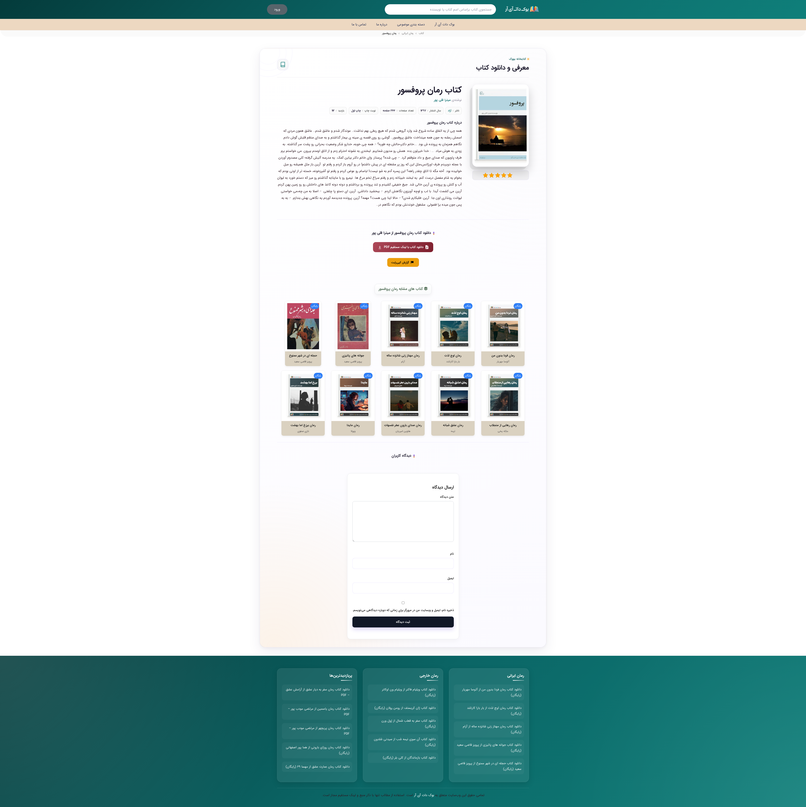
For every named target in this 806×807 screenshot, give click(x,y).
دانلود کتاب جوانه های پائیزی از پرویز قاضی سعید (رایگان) (489, 747)
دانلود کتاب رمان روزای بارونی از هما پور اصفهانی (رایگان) (317, 750)
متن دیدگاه (447, 497)
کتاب (421, 33)
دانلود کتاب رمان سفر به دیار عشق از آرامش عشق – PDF (317, 692)
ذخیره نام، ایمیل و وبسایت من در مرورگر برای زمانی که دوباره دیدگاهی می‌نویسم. (403, 610)
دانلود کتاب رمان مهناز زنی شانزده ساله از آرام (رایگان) (492, 729)
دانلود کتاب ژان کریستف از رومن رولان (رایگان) (405, 708)
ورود (277, 9)
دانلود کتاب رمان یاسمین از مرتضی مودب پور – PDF (318, 711)
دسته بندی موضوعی (411, 24)
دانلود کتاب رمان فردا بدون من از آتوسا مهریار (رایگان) (491, 692)
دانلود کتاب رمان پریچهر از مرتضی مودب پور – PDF (319, 731)
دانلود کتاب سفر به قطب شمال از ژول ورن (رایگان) (408, 723)
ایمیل (450, 578)
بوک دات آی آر (445, 24)
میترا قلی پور (442, 100)
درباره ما (381, 24)
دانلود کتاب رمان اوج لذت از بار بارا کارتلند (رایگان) (494, 710)
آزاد (449, 110)
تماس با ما (359, 24)
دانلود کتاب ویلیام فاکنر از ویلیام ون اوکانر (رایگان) (409, 692)
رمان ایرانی (407, 33)
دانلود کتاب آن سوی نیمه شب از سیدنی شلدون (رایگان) (405, 742)
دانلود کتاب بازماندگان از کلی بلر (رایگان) (409, 757)
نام (452, 553)
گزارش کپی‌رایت (400, 262)
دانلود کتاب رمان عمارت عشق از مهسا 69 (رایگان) (317, 766)
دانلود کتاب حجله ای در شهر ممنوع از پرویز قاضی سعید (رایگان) (489, 766)
